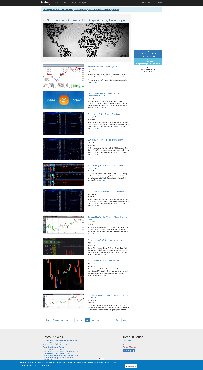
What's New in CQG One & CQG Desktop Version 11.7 (61, 351)
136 (98, 320)
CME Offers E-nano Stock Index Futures (56, 345)
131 (72, 320)
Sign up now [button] (148, 70)
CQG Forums (157, 3)
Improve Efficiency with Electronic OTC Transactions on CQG (104, 94)
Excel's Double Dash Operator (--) (54, 349)
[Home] (47, 3)
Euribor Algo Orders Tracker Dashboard (104, 114)
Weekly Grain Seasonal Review (53, 347)
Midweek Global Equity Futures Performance (58, 343)
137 (103, 320)
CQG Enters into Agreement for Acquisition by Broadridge (84, 20)
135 (93, 320)
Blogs (74, 3)
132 (77, 320)
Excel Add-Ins (47, 360)
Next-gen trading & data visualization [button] (148, 62)
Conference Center (129, 343)
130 (67, 320)
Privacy (101, 359)
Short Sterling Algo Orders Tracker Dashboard (107, 191)
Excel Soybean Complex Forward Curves (56, 353)
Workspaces (83, 3)
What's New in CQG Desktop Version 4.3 (105, 239)
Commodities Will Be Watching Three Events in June (107, 217)
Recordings (65, 3)
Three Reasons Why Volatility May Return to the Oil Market (108, 296)
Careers (126, 345)
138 (108, 320)
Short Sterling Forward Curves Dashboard (105, 165)
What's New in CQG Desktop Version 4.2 (105, 260)
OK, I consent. (131, 366)
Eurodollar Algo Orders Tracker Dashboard (106, 139)
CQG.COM (146, 3)
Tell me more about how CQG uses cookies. (35, 365)
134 (88, 320)
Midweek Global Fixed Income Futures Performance (60, 341)
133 (82, 320)
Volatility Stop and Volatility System (102, 66)
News (56, 3)
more (95, 82)
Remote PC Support (130, 347)
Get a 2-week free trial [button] (148, 55)
